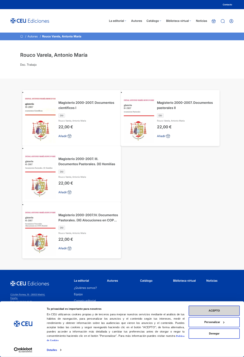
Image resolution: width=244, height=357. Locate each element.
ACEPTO (214, 310)
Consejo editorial (85, 300)
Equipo (78, 294)
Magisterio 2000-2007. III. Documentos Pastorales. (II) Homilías (86, 161)
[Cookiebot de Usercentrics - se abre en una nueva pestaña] (23, 350)
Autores (136, 21)
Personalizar (212, 322)
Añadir (62, 136)
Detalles (52, 349)
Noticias (201, 21)
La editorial (116, 21)
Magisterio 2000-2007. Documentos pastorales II (185, 105)
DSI (61, 115)
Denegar (214, 333)
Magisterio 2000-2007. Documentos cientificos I (86, 105)
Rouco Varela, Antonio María (72, 120)
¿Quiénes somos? (85, 288)
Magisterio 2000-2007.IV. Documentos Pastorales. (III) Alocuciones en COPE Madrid (88, 218)
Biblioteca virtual (177, 21)
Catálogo (152, 21)
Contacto (227, 4)
